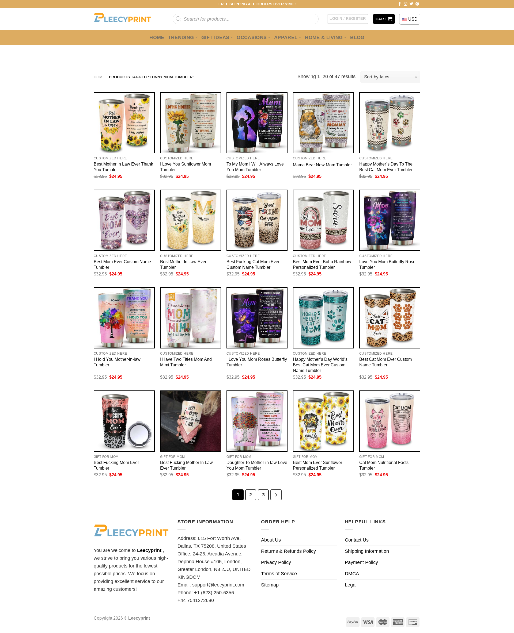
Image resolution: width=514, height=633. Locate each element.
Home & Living (324, 37)
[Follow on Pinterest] (417, 4)
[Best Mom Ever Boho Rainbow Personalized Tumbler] (323, 220)
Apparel (286, 37)
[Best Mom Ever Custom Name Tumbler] (124, 220)
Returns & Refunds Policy (288, 551)
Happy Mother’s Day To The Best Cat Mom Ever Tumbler (386, 167)
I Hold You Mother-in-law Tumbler (117, 362)
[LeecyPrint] (125, 19)
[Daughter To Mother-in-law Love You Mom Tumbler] (257, 421)
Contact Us (357, 540)
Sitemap (270, 585)
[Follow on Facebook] (400, 4)
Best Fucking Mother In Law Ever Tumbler (186, 465)
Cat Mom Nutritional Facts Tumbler (384, 465)
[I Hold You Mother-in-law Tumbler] (124, 318)
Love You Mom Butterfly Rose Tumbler (387, 264)
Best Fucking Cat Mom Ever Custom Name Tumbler (252, 264)
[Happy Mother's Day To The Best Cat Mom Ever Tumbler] (390, 123)
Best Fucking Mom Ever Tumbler (116, 465)
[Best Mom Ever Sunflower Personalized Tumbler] (323, 421)
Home (156, 37)
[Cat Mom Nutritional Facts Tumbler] (390, 421)
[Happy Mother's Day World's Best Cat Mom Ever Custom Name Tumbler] (323, 318)
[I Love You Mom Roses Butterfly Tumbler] (257, 318)
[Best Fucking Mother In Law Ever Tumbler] (191, 421)
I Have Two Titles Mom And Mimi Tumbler (186, 362)
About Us (271, 540)
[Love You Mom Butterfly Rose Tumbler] (390, 220)
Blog (357, 37)
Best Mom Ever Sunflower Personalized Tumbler (317, 465)
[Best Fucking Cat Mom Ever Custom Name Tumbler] (257, 220)
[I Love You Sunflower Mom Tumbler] (191, 123)
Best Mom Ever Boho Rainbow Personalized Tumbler (322, 264)
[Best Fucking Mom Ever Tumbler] (124, 421)
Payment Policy (361, 562)
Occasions (252, 37)
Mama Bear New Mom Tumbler (322, 164)
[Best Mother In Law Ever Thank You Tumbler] (124, 123)
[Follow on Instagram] (405, 4)
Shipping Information (367, 551)
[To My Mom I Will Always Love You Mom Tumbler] (257, 123)
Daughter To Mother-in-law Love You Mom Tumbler (256, 465)
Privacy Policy (276, 562)
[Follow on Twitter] (411, 4)
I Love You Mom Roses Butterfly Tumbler (256, 362)
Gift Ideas (215, 37)
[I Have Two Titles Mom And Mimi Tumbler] (191, 318)
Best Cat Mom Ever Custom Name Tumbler (385, 362)
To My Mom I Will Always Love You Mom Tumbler (255, 167)
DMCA (352, 573)
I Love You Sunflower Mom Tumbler (185, 167)
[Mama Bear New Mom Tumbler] (323, 123)
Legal (351, 585)
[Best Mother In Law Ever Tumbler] (191, 220)
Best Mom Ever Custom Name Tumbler (122, 264)
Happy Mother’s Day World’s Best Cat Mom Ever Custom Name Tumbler (320, 365)
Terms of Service (279, 573)
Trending (181, 37)
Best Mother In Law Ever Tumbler (183, 264)
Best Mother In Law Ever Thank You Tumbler (123, 167)
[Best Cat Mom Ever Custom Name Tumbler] (390, 318)
